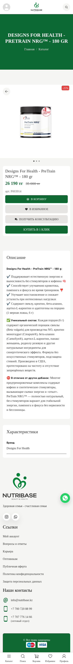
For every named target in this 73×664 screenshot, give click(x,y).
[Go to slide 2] (36, 161)
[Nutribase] (36, 7)
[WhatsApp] (65, 498)
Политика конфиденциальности (23, 574)
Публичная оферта (15, 566)
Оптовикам (10, 558)
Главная (29, 49)
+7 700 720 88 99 (21, 608)
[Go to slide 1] (33, 161)
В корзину (39, 199)
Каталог (44, 49)
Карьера (8, 551)
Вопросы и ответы (15, 543)
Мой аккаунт (11, 536)
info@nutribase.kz (22, 600)
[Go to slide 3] (39, 161)
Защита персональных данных (22, 581)
